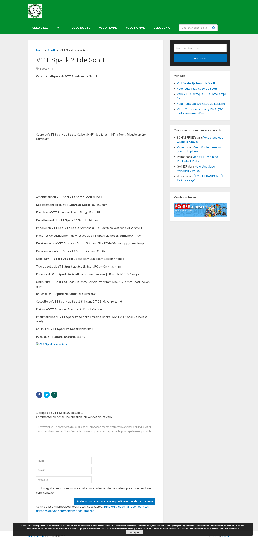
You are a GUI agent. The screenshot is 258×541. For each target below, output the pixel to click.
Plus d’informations (229, 528)
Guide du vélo (36, 536)
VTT (60, 27)
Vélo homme (135, 27)
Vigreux (182, 147)
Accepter (134, 532)
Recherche (214, 27)
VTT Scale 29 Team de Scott (196, 83)
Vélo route (81, 27)
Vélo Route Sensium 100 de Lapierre (201, 103)
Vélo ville (40, 27)
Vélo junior (163, 27)
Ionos (225, 536)
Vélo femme (108, 27)
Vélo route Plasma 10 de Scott (197, 88)
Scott (43, 68)
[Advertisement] (95, 106)
